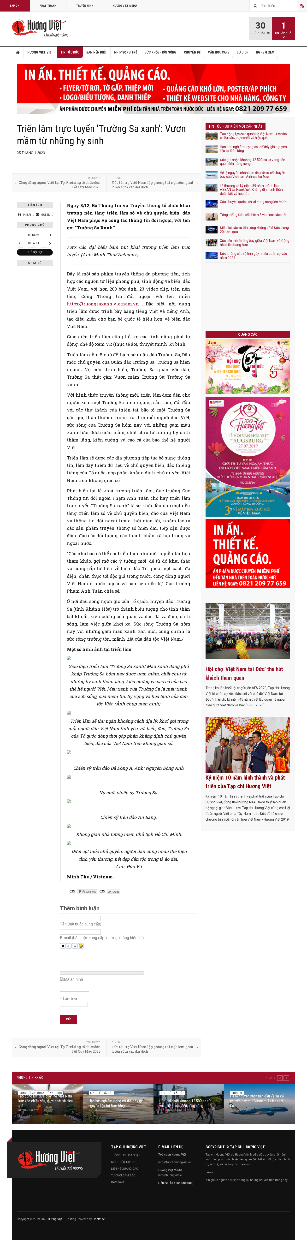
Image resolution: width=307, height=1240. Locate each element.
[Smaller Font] (19, 235)
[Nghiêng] (68, 946)
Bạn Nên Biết (96, 52)
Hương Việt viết (40, 52)
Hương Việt (55, 1219)
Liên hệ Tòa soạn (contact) (176, 1183)
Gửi (68, 1019)
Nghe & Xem (265, 52)
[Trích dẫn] (74, 946)
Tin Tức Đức (69, 52)
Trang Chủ (18, 52)
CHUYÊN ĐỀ (192, 52)
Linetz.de (99, 1219)
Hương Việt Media (125, 5)
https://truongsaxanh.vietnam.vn (103, 304)
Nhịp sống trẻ (125, 52)
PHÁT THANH (48, 5)
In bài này (30, 214)
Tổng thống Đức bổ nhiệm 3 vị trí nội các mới (253, 215)
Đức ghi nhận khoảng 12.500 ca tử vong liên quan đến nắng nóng (185, 1103)
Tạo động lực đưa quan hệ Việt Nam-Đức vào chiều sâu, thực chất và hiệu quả (253, 136)
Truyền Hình (84, 5)
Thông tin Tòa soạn (126, 1155)
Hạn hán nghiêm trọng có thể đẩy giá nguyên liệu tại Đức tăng (116, 1103)
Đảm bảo (117, 1182)
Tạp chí (15, 5)
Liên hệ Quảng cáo (124, 1168)
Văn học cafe (218, 52)
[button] (280, 1078)
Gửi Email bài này (53, 214)
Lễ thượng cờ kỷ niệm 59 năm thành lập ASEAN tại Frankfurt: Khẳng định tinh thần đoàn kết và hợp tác (251, 190)
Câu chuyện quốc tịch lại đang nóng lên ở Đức (253, 202)
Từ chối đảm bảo (123, 1175)
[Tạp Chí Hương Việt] (41, 28)
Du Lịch (242, 52)
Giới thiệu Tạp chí (123, 1162)
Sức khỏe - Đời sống (161, 52)
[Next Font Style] (50, 243)
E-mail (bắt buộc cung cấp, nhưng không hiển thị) (102, 938)
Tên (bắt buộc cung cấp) (80, 924)
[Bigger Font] (50, 235)
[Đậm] (62, 946)
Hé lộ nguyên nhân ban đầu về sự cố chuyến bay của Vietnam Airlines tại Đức (252, 175)
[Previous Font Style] (19, 243)
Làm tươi (70, 999)
